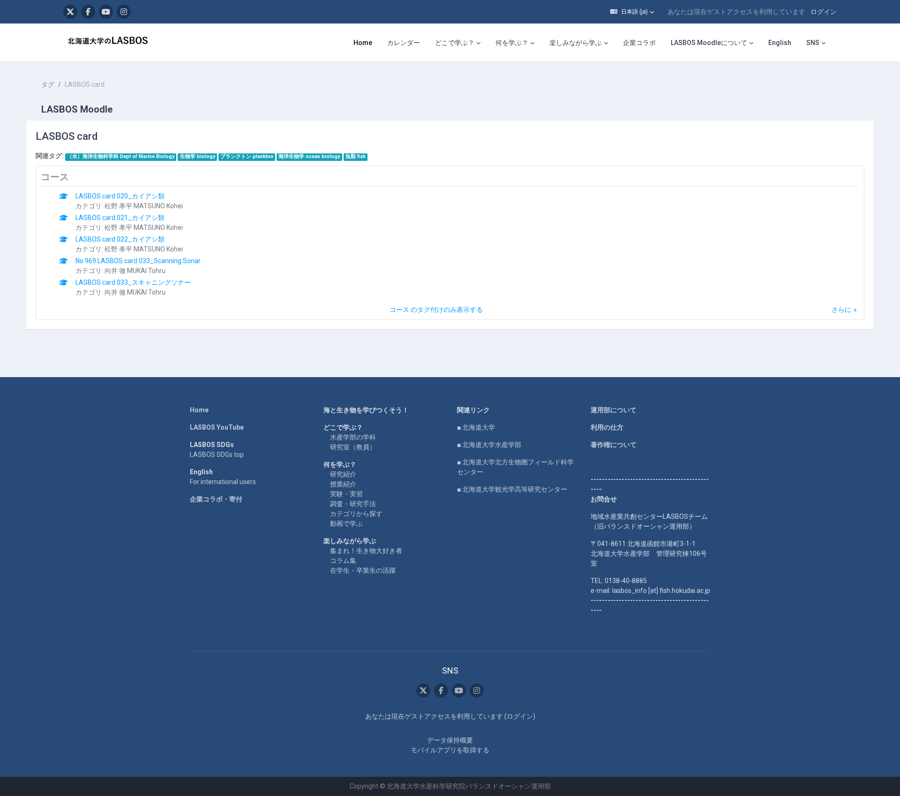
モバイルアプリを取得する (450, 750)
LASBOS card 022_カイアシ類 (120, 239)
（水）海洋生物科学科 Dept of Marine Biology (120, 156)
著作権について (614, 444)
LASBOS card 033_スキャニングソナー (133, 282)
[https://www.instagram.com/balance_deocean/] (124, 12)
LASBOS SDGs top (217, 454)
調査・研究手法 (353, 504)
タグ (47, 84)
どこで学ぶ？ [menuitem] (454, 42)
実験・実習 (346, 494)
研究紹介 (343, 474)
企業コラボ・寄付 (216, 499)
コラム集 (343, 560)
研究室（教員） (353, 447)
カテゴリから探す (356, 513)
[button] (632, 11)
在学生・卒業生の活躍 (363, 570)
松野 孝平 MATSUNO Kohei (144, 206)
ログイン (823, 11)
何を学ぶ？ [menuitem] (511, 42)
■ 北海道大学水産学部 (489, 444)
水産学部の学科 (353, 437)
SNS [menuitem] (812, 42)
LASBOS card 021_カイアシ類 (120, 217)
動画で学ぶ (346, 523)
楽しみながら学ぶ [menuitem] (575, 42)
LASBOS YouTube (217, 427)
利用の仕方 (607, 427)
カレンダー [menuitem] (403, 42)
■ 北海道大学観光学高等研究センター (512, 489)
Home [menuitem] (362, 42)
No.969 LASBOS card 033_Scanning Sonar (138, 261)
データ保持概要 (450, 740)
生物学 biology (197, 156)
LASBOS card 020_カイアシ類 (120, 196)
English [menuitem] (779, 42)
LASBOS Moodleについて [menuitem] (709, 42)
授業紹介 (343, 484)
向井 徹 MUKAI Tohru (135, 270)
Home (199, 410)
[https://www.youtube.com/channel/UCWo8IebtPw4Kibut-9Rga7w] (106, 12)
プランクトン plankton (246, 156)
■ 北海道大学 (476, 427)
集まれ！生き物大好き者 (366, 550)
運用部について (614, 410)
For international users (223, 481)
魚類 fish (355, 156)
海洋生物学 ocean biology (309, 156)
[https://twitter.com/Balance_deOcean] (70, 12)
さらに (841, 309)
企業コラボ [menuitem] (639, 42)
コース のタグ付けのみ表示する (436, 309)
